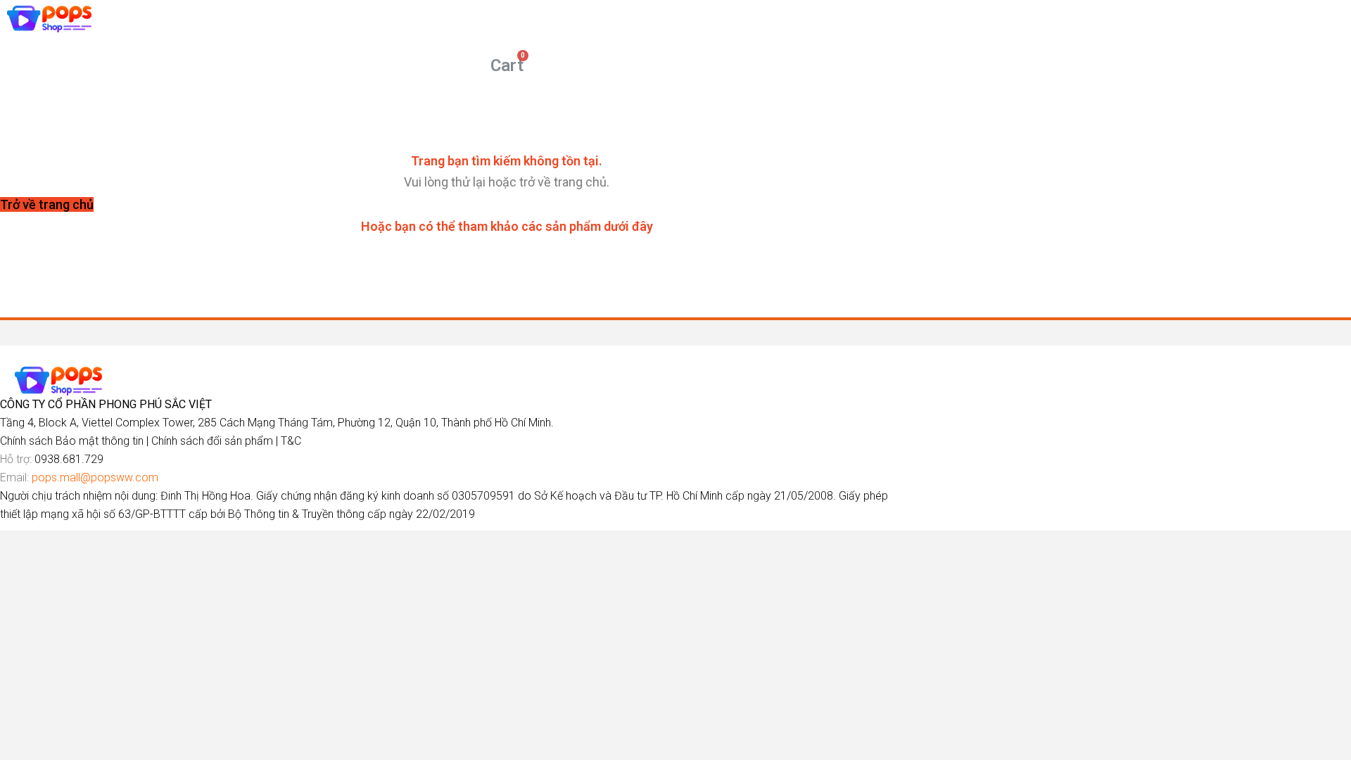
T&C (291, 441)
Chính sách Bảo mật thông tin (72, 441)
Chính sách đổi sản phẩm (212, 441)
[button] (47, 204)
